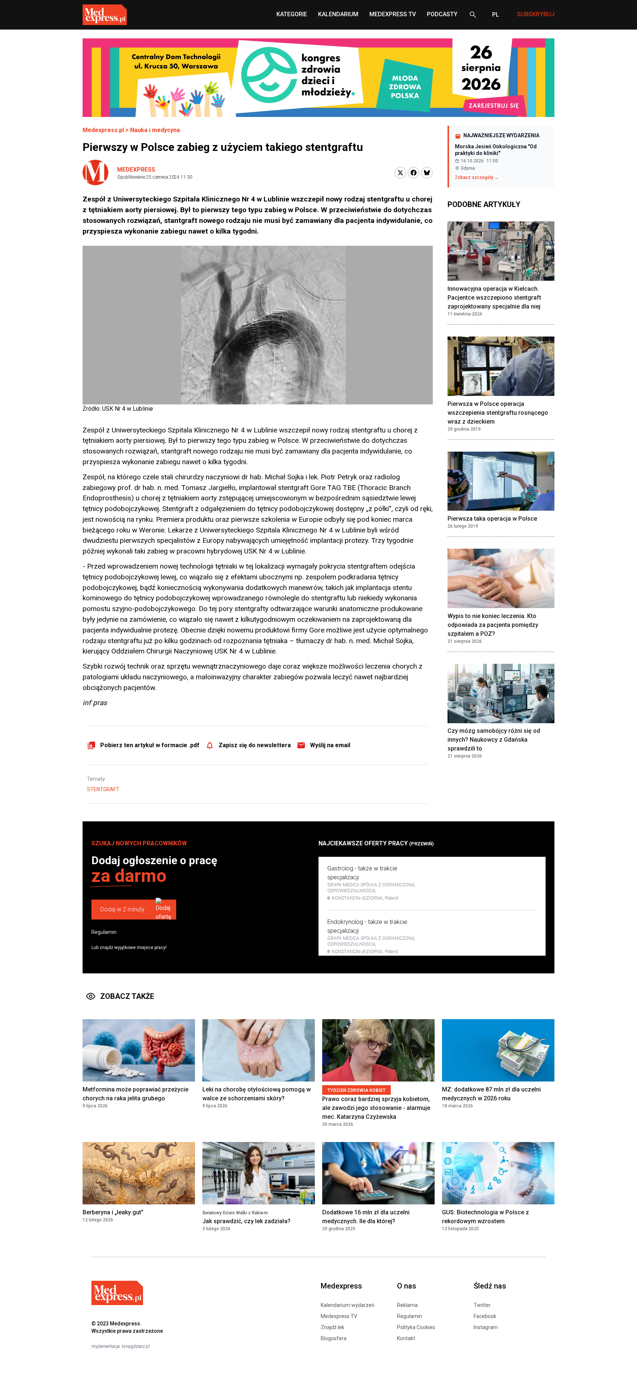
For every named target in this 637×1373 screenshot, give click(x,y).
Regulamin (103, 932)
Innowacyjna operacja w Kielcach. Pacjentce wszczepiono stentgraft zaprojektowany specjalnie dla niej (494, 297)
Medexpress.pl (103, 130)
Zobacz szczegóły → (477, 177)
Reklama (407, 1305)
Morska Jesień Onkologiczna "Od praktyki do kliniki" (496, 150)
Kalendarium (338, 14)
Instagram (486, 1327)
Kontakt (406, 1338)
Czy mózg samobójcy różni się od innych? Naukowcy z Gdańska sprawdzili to (494, 740)
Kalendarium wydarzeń (348, 1305)
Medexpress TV (339, 1316)
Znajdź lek (332, 1327)
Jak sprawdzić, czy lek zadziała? (246, 1221)
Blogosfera (334, 1338)
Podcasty (442, 14)
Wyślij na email (330, 745)
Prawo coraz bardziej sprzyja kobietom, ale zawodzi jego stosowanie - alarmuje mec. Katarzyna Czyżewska (376, 1108)
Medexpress (136, 169)
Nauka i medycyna (155, 130)
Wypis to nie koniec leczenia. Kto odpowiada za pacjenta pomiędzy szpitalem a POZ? (493, 625)
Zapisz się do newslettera (255, 745)
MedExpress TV (392, 14)
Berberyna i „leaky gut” (113, 1212)
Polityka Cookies (416, 1327)
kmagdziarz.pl (136, 1346)
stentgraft (103, 789)
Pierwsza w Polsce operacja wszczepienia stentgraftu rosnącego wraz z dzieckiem (498, 412)
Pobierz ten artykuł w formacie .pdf (149, 745)
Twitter (482, 1305)
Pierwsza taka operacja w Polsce (492, 518)
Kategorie (291, 14)
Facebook (485, 1316)
